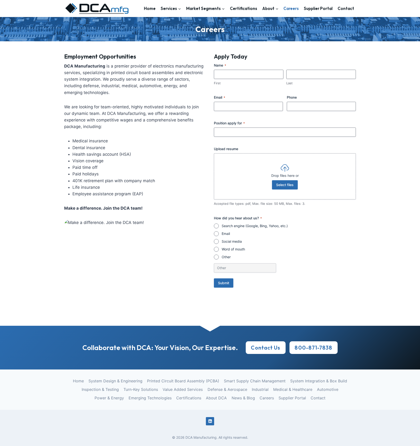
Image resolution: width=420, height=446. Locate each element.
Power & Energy (109, 397)
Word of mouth (233, 249)
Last (289, 83)
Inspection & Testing (100, 389)
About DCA (216, 397)
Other (226, 257)
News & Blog (243, 397)
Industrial (260, 389)
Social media (232, 241)
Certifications (243, 8)
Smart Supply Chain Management (255, 380)
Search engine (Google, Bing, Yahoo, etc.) (255, 226)
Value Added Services (183, 389)
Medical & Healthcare (292, 389)
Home (150, 8)
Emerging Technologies (150, 397)
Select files (285, 185)
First (217, 83)
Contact (346, 8)
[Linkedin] (210, 421)
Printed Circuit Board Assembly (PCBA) (183, 380)
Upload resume (226, 149)
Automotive (327, 389)
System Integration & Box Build (318, 380)
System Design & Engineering (115, 380)
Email (219, 97)
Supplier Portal (318, 8)
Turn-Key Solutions (140, 389)
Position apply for (229, 123)
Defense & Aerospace (227, 389)
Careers (291, 8)
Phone (292, 97)
